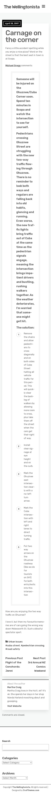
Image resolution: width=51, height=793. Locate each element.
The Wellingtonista (22, 6)
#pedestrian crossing (32, 645)
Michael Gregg (13, 65)
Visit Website (14, 706)
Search (6, 741)
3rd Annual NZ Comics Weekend (37, 666)
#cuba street (12, 645)
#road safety (12, 649)
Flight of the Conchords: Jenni (13, 666)
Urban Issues (16, 641)
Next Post (39, 658)
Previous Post (14, 658)
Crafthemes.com (31, 790)
